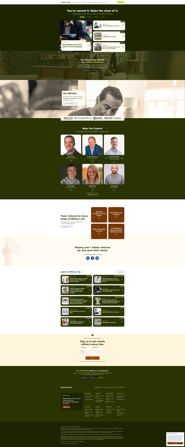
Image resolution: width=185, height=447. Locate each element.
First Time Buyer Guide (89, 395)
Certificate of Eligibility (89, 399)
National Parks (108, 412)
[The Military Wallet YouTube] (97, 258)
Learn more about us (69, 103)
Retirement (94, 2)
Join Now (66, 407)
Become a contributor (114, 387)
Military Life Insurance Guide (99, 396)
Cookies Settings (77, 426)
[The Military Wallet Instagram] (92, 258)
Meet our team (106, 387)
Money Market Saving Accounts (99, 410)
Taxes (106, 2)
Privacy (103, 361)
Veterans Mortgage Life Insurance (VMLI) (100, 401)
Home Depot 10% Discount (110, 409)
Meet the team (91, 194)
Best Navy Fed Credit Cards (110, 399)
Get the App (120, 2)
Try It (92, 358)
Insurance (79, 2)
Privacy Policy (72, 426)
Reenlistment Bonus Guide (121, 395)
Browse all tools (66, 226)
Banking (98, 2)
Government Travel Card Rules (110, 402)
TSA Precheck (108, 410)
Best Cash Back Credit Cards (110, 396)
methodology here (100, 439)
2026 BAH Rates (120, 397)
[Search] (116, 2)
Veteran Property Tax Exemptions (120, 414)
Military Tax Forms (120, 412)
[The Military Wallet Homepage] (66, 2)
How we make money (98, 387)
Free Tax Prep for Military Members (121, 410)
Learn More (92, 73)
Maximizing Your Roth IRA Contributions (89, 416)
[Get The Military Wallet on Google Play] (96, 70)
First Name (83, 347)
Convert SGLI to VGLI (99, 398)
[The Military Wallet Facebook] (88, 258)
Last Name (95, 347)
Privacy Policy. (178, 441)
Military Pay (89, 2)
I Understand (175, 443)
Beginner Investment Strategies (88, 413)
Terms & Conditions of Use (65, 426)
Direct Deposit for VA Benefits (99, 413)
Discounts (102, 2)
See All (119, 272)
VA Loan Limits (87, 397)
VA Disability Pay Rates (121, 399)
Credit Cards (84, 2)
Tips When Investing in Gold (89, 410)
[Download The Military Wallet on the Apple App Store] (88, 70)
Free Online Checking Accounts (99, 416)
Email (82, 351)
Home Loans (74, 2)
